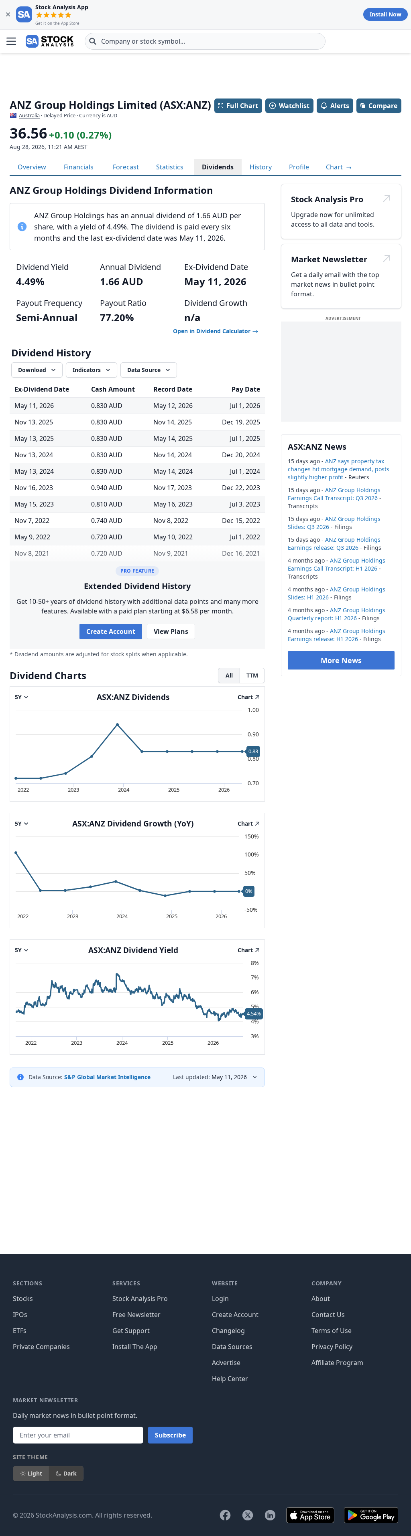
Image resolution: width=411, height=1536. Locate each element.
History (261, 167)
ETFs (19, 1330)
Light (35, 1473)
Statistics (169, 167)
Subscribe (170, 1435)
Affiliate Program (337, 1362)
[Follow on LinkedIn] (270, 1515)
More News (341, 660)
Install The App (134, 1346)
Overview (32, 167)
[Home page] (49, 41)
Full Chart (242, 105)
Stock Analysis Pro (140, 1298)
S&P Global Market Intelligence (107, 1077)
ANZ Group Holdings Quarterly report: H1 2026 (336, 614)
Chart (335, 167)
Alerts (339, 105)
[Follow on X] (247, 1515)
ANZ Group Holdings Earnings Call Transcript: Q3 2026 (334, 494)
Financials (79, 167)
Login (220, 1298)
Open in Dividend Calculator (212, 331)
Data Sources (232, 1346)
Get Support (131, 1330)
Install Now (385, 14)
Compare (382, 105)
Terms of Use (331, 1330)
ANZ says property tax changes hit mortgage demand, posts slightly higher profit (338, 469)
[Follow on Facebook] (225, 1515)
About (320, 1298)
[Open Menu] (11, 41)
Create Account (110, 631)
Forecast (126, 167)
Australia (29, 115)
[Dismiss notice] (8, 14)
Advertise (226, 1362)
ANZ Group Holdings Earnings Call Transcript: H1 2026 (336, 564)
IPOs (20, 1314)
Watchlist (294, 105)
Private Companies (41, 1346)
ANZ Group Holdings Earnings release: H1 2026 (336, 635)
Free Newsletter (136, 1314)
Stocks (23, 1298)
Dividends (218, 167)
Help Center (230, 1378)
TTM (252, 675)
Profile (299, 167)
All (229, 675)
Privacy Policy (331, 1346)
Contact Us (328, 1314)
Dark (70, 1473)
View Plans (171, 631)
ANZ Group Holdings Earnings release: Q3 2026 (334, 543)
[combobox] (205, 41)
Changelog (228, 1330)
